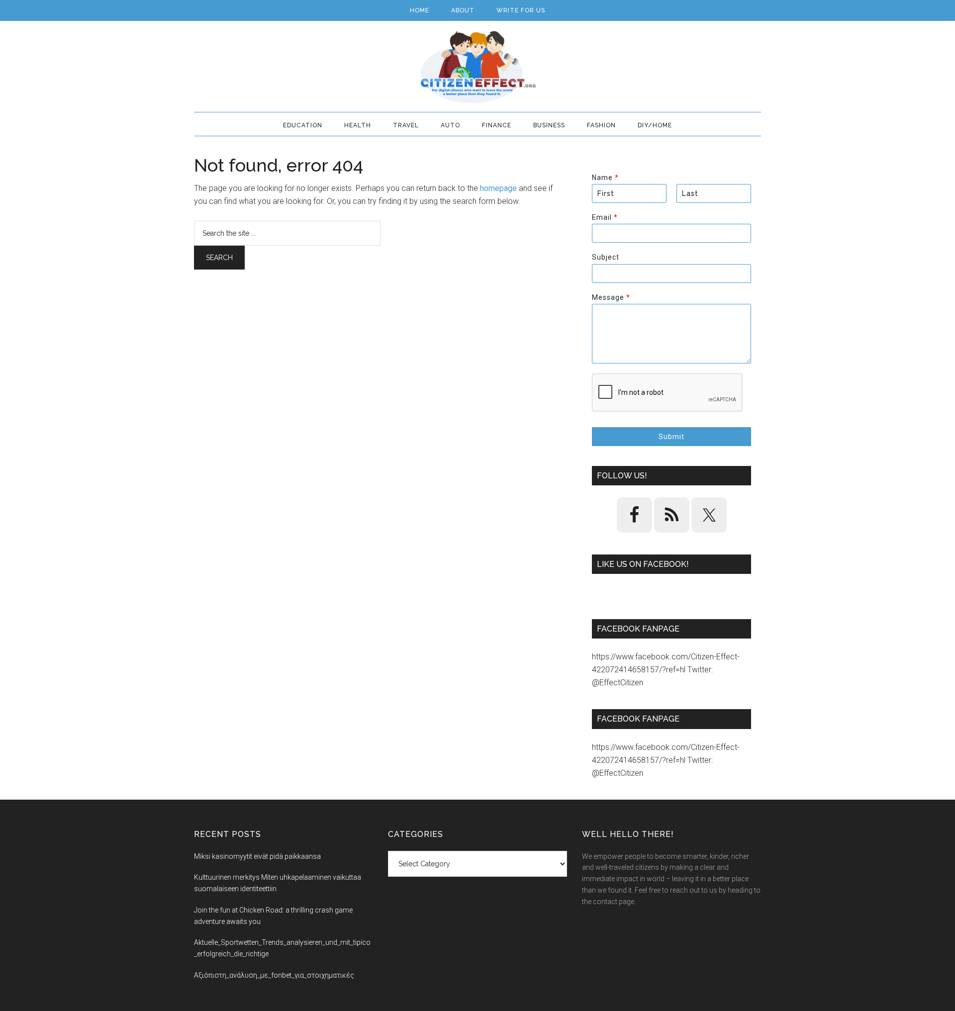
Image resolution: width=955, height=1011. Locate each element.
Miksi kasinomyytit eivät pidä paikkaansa (257, 856)
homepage (498, 188)
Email (604, 217)
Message (611, 297)
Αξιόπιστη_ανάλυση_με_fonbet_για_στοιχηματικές (274, 975)
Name (605, 178)
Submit (671, 437)
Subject (605, 257)
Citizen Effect (477, 67)
